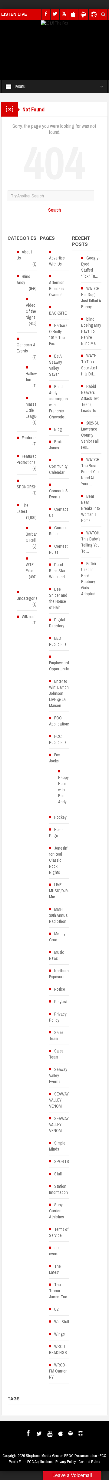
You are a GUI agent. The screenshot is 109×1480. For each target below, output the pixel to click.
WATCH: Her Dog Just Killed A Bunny (91, 297)
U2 (56, 1309)
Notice (59, 989)
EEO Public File (58, 641)
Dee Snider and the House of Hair (58, 598)
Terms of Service (58, 1232)
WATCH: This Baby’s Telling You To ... (91, 542)
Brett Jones (55, 445)
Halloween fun (34, 376)
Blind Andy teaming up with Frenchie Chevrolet (58, 402)
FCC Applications (59, 721)
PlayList (60, 1001)
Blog (58, 429)
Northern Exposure (59, 974)
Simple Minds (57, 1146)
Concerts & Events (26, 348)
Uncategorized (29, 598)
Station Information (58, 1189)
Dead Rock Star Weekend (57, 571)
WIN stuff (29, 616)
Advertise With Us (57, 261)
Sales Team (56, 1035)
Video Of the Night (31, 311)
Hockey (60, 817)
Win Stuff (61, 1321)
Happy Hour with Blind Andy (63, 789)
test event (55, 1251)
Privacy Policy (58, 1017)
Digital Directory (57, 623)
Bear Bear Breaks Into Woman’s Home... (90, 508)
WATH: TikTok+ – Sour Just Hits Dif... (89, 365)
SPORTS (61, 1161)
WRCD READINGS (58, 1349)
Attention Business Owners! (56, 288)
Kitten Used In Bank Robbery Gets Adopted (88, 578)
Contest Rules (58, 531)
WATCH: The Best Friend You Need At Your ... (90, 472)
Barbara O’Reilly (32, 537)
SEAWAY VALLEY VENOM (59, 1100)
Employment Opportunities (60, 666)
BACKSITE (58, 313)
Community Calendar (58, 469)
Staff (58, 1174)
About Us (24, 255)
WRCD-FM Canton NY (58, 1371)
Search (54, 209)
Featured (29, 438)
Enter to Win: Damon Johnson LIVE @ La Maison (59, 693)
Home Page (56, 832)
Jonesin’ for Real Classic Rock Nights (58, 860)
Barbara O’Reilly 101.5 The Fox (58, 334)
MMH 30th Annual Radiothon (58, 915)
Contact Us (58, 512)
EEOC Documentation (80, 1455)
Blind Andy (23, 279)
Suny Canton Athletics (56, 1211)
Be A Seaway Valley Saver (55, 365)
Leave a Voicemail (72, 1475)
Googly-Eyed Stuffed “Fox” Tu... (90, 267)
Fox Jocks (54, 758)
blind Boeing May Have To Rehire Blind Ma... (91, 331)
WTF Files (30, 567)
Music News (56, 955)
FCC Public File (58, 739)
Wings (59, 1334)
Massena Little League (33, 410)
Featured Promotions (27, 459)
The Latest (22, 508)
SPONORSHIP (28, 487)
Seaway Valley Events (58, 1075)
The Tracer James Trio (58, 1291)
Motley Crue (57, 937)
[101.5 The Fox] (54, 22)
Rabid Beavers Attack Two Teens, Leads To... (90, 398)
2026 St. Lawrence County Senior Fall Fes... (90, 435)
